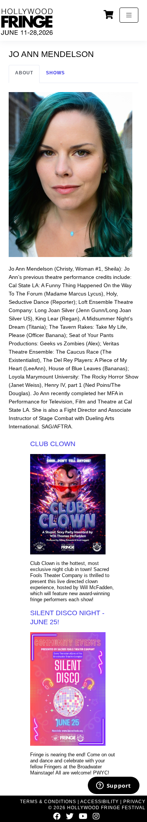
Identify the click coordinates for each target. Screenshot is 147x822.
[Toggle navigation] (128, 15)
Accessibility (99, 801)
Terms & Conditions (48, 801)
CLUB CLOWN (52, 444)
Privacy (134, 801)
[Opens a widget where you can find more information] (113, 786)
